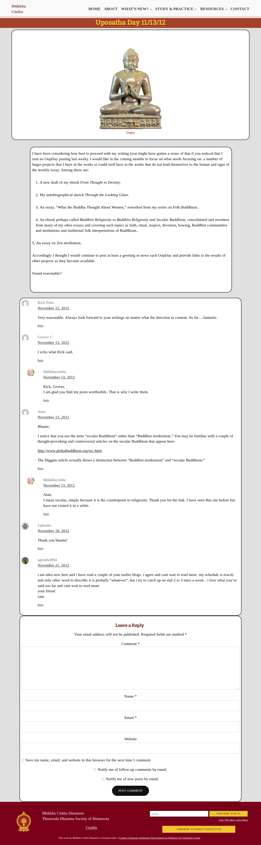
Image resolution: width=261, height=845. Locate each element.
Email (130, 717)
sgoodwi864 (47, 559)
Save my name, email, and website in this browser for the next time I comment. (88, 760)
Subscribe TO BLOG (228, 813)
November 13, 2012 (53, 342)
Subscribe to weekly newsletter (199, 829)
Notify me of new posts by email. (132, 779)
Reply (41, 325)
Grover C (45, 337)
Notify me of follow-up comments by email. (132, 769)
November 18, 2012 (53, 531)
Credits (91, 827)
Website (130, 739)
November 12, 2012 (53, 308)
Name (130, 696)
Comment (130, 643)
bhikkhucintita (54, 371)
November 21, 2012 (53, 565)
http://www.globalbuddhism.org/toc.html (70, 450)
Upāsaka (44, 525)
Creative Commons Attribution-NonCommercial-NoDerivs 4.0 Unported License (159, 838)
